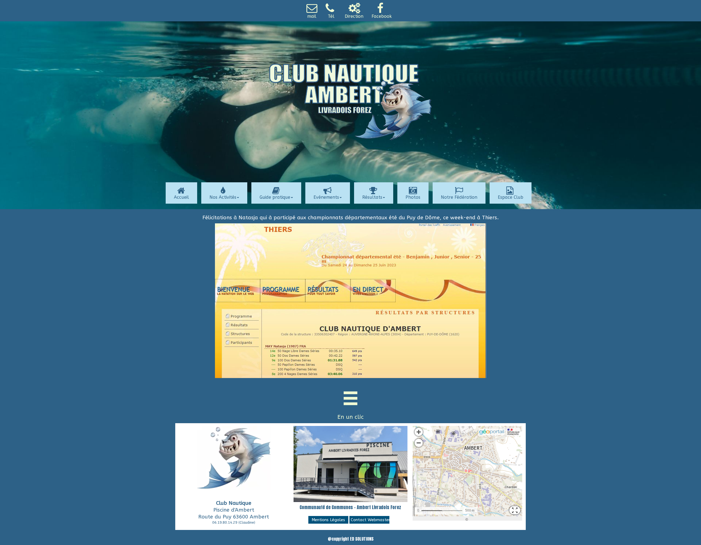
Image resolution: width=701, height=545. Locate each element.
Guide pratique (275, 197)
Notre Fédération (459, 197)
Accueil (181, 197)
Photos (413, 197)
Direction (354, 16)
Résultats (372, 197)
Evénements (326, 197)
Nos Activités (222, 197)
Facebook (382, 16)
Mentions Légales (328, 519)
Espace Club (510, 197)
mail (311, 16)
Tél (331, 16)
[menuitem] (313, 10)
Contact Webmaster (370, 519)
